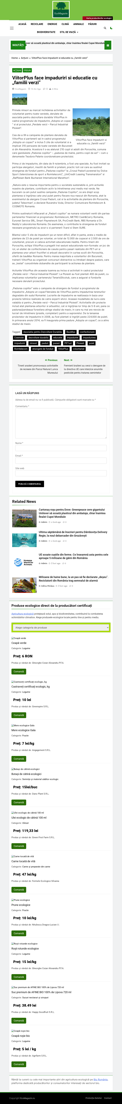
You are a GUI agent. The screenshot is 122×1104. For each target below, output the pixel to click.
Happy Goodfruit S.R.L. (43, 1012)
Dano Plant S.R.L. (40, 793)
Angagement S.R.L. (41, 750)
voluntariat (78, 348)
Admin (44, 522)
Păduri (92, 24)
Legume (26, 648)
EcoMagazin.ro (27, 1098)
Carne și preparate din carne (36, 866)
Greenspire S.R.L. (40, 706)
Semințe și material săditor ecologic (40, 779)
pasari (56, 343)
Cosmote (19, 337)
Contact (108, 1098)
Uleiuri (25, 823)
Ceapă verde (18, 642)
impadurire (72, 337)
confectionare (87, 332)
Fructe (25, 735)
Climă (65, 24)
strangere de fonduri (42, 348)
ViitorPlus (63, 348)
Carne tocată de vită (23, 861)
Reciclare (37, 24)
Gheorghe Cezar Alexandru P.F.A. (48, 663)
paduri (45, 343)
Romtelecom (21, 348)
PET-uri (68, 343)
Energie (52, 24)
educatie (57, 337)
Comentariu (22, 406)
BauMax (71, 332)
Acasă (22, 24)
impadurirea (89, 337)
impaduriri (19, 343)
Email (19, 455)
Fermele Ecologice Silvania (45, 881)
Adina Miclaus (47, 585)
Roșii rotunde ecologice (25, 948)
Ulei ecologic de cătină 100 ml (28, 817)
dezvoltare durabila (38, 337)
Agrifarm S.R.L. (39, 1055)
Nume (19, 443)
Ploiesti (80, 343)
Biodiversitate (46, 32)
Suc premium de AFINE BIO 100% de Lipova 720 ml (41, 992)
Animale (78, 24)
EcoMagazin (20, 88)
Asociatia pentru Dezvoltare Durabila (42, 332)
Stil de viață (68, 32)
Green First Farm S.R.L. (43, 837)
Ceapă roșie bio (20, 1035)
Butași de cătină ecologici (26, 774)
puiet (91, 343)
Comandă (19, 671)
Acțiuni (17, 70)
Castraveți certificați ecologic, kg (30, 686)
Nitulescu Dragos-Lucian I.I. (46, 924)
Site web (19, 468)
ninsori (33, 343)
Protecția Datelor (94, 1098)
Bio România (101, 1079)
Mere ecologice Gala (23, 730)
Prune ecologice (20, 904)
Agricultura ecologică (22, 613)
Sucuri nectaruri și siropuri (35, 997)
